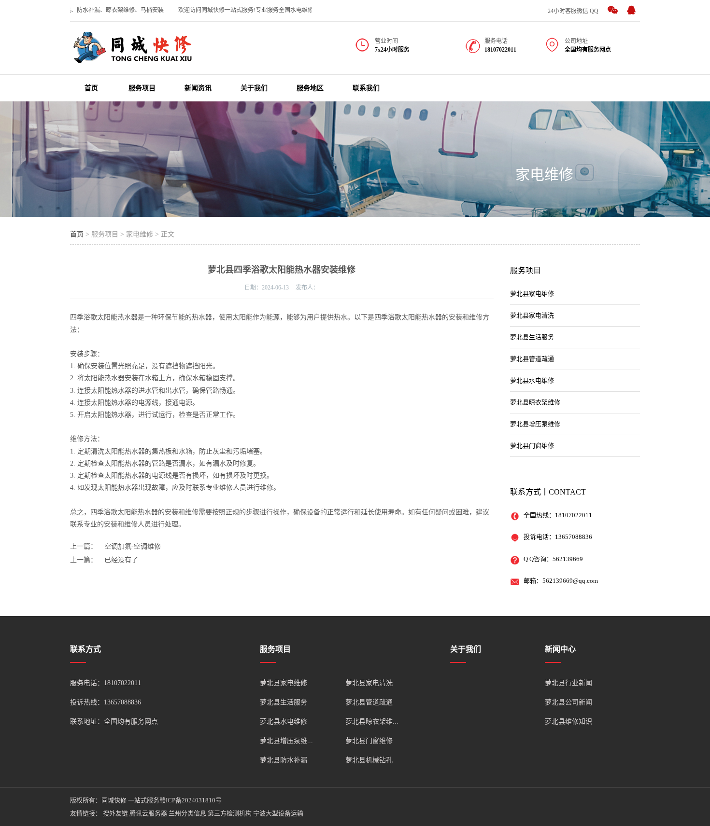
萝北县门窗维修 (532, 445)
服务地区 (310, 88)
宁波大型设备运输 (278, 813)
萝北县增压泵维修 (535, 423)
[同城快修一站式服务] (133, 58)
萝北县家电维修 (532, 293)
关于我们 (254, 88)
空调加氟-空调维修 (132, 546)
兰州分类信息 (187, 813)
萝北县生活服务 (532, 337)
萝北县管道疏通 (532, 358)
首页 (91, 88)
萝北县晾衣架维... (371, 721)
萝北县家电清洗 (532, 315)
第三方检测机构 (230, 813)
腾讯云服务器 (148, 813)
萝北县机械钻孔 (369, 760)
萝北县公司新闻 (568, 702)
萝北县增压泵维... (286, 740)
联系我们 (366, 88)
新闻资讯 (198, 88)
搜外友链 (115, 813)
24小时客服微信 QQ (573, 11)
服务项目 (142, 88)
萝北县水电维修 (532, 380)
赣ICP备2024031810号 (190, 800)
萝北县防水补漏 (283, 760)
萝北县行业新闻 (568, 683)
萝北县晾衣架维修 (535, 402)
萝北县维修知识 (568, 721)
